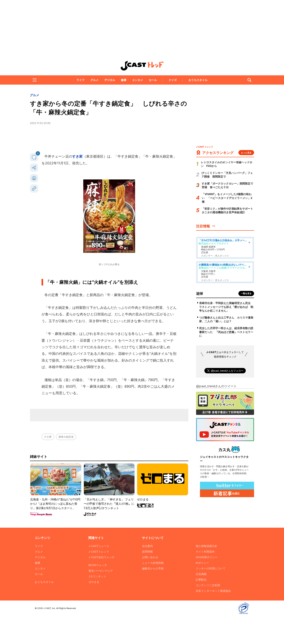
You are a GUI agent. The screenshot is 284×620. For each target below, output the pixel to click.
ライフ (81, 80)
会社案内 (147, 546)
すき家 (77, 156)
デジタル (109, 80)
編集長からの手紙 (153, 568)
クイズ (173, 80)
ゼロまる (93, 581)
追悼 (199, 293)
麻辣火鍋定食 (66, 436)
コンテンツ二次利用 (208, 585)
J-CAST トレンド (142, 66)
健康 (123, 80)
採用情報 (147, 551)
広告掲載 (201, 574)
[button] (34, 80)
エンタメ (137, 80)
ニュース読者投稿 (153, 562)
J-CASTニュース (98, 546)
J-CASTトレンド (98, 551)
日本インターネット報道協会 (213, 590)
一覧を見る (246, 293)
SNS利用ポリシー (207, 557)
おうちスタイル (198, 80)
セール (153, 80)
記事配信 (201, 579)
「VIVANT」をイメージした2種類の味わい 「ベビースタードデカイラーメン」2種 (227, 197)
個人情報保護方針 (206, 546)
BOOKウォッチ (97, 565)
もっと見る (246, 152)
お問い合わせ (150, 557)
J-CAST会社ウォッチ (101, 557)
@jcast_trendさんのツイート (216, 386)
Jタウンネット (97, 576)
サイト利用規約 (205, 551)
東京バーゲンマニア (100, 570)
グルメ (94, 80)
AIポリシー (202, 562)
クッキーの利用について (210, 568)
